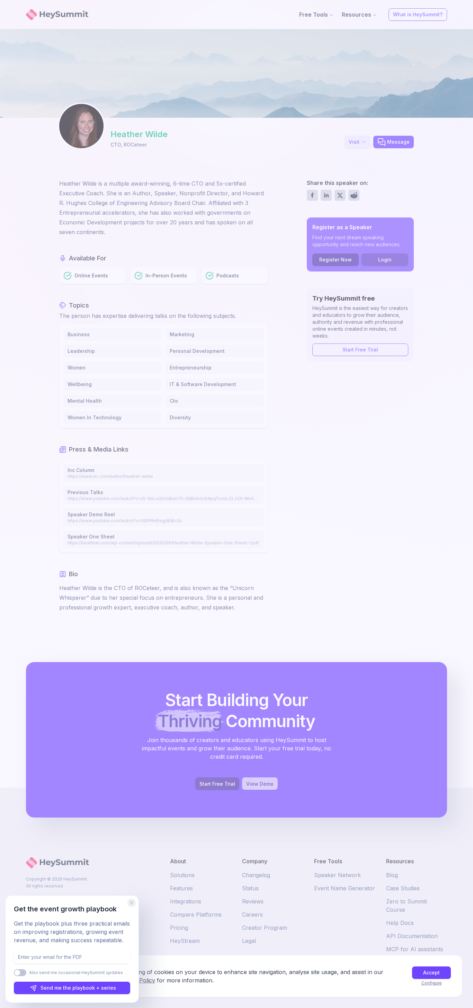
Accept (431, 972)
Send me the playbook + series (78, 988)
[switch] (20, 972)
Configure (431, 982)
